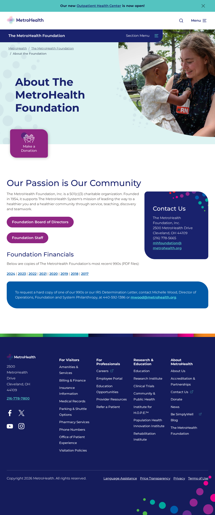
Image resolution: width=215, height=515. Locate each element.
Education (142, 371)
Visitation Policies (73, 450)
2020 (53, 274)
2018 (74, 274)
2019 (64, 274)
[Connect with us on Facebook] (10, 413)
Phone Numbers (72, 430)
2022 (33, 274)
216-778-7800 (18, 398)
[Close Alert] (203, 6)
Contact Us (179, 392)
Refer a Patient (108, 407)
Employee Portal (109, 378)
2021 (43, 274)
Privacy (179, 478)
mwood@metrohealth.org (153, 297)
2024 (11, 274)
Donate (177, 399)
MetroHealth (17, 48)
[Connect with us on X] (21, 413)
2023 (22, 274)
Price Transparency (155, 478)
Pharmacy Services (74, 422)
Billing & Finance (72, 380)
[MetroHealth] (25, 20)
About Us (178, 371)
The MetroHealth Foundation (52, 48)
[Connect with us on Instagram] (21, 426)
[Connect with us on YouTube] (10, 426)
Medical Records (72, 401)
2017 (85, 274)
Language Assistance (120, 478)
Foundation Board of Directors (40, 222)
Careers (102, 371)
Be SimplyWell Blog (182, 417)
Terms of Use (198, 478)
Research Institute (148, 378)
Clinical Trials (144, 386)
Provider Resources (111, 399)
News (175, 407)
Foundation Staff (27, 238)
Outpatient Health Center (99, 6)
